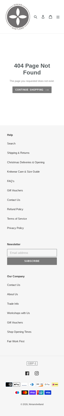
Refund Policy (15, 209)
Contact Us (13, 199)
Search (11, 143)
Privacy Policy (15, 227)
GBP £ (32, 363)
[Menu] (58, 17)
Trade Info (13, 303)
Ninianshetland (36, 404)
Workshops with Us (18, 313)
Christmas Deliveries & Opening (25, 162)
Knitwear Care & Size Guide (23, 171)
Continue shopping (29, 89)
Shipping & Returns (18, 152)
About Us (12, 294)
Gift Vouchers (15, 190)
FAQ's (10, 181)
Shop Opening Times (19, 331)
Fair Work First (15, 341)
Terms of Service (17, 218)
